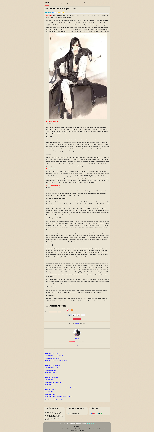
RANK (79, 3)
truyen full (66, 428)
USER (97, 3)
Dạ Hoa (59, 22)
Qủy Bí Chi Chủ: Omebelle (51, 372)
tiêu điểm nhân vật (52, 415)
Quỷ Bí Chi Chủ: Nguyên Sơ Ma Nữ (53, 358)
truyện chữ (79, 428)
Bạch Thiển (83, 22)
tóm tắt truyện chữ (55, 416)
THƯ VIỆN (73, 3)
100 (83, 315)
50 (78, 315)
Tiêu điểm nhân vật (48, 12)
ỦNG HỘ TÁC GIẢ (77, 319)
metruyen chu (106, 428)
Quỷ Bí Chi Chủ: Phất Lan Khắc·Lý (52, 379)
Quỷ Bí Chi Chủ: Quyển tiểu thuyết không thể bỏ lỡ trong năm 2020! (60, 387)
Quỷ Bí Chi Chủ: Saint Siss (51, 389)
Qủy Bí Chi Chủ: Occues (50, 370)
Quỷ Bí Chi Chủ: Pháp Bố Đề (51, 377)
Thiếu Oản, (92, 31)
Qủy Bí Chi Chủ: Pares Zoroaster (52, 375)
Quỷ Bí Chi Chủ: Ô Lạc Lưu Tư (51, 367)
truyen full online (75, 430)
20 (74, 315)
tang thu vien (82, 430)
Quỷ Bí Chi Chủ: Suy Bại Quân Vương (53, 399)
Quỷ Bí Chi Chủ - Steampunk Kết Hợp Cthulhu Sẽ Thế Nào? (58, 396)
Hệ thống (58, 12)
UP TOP (77, 424)
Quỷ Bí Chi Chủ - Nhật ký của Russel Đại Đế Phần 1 (56, 360)
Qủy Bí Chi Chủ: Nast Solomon (52, 353)
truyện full (49, 428)
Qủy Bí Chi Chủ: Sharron (50, 394)
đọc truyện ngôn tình (87, 428)
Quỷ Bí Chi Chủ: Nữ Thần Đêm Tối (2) (53, 365)
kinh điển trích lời (56, 413)
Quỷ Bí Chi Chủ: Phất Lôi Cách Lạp (53, 382)
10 (70, 315)
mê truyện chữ (60, 428)
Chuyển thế (63, 12)
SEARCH (92, 3)
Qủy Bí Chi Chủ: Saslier (50, 391)
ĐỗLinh (47, 10)
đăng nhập (77, 323)
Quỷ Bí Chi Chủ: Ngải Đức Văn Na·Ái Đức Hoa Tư (56, 355)
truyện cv (54, 428)
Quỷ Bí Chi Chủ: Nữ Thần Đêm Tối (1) (53, 363)
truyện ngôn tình (50, 418)
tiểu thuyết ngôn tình (97, 428)
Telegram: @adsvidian (74, 413)
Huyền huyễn (54, 12)
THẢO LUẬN (85, 3)
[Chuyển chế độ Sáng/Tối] (62, 3)
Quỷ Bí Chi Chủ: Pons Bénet (51, 384)
